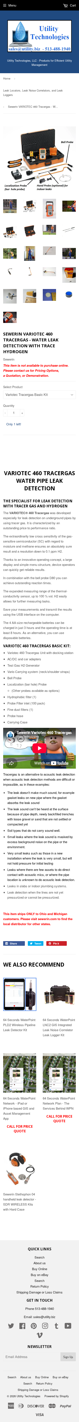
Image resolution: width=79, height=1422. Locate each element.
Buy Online (39, 1269)
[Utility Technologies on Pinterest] (34, 1327)
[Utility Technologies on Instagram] (45, 1327)
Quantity (8, 405)
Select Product (13, 387)
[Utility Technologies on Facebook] (22, 1327)
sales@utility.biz (44, 1317)
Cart (72, 5)
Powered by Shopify (56, 1396)
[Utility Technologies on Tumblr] (56, 1327)
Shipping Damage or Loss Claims (39, 1292)
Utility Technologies (28, 1396)
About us (39, 1263)
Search (39, 1257)
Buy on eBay (39, 1274)
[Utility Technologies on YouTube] (68, 1327)
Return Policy (39, 1286)
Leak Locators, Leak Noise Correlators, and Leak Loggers (33, 92)
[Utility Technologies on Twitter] (11, 1327)
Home (6, 78)
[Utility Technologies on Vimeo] (39, 1336)
